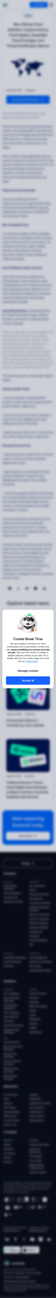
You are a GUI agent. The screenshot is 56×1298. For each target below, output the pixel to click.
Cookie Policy (31, 661)
